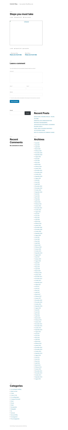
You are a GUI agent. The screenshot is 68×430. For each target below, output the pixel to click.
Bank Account (14, 391)
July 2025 (37, 143)
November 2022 (38, 188)
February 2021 (38, 223)
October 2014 (38, 351)
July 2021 (37, 213)
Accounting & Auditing (16, 389)
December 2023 (38, 170)
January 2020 (38, 249)
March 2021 (37, 221)
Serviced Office (14, 415)
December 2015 (38, 324)
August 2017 (38, 284)
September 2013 (38, 377)
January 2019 (38, 259)
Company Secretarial (15, 399)
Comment (12, 71)
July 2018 (37, 263)
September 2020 (38, 233)
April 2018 (37, 268)
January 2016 (38, 322)
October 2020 (38, 231)
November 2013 (38, 373)
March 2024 (37, 164)
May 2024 (37, 162)
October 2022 (38, 190)
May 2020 (37, 241)
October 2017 (38, 280)
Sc (11, 411)
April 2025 (37, 147)
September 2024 (38, 154)
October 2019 (38, 251)
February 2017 (38, 296)
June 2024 (37, 160)
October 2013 (38, 375)
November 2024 (38, 152)
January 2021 (38, 225)
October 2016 (38, 304)
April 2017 (37, 292)
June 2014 (37, 359)
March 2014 (37, 365)
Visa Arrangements (15, 419)
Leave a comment (27, 17)
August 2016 (38, 308)
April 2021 (37, 219)
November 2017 (38, 278)
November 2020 (38, 229)
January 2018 (38, 274)
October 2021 (38, 209)
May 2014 (37, 361)
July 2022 (37, 194)
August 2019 (38, 255)
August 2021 (38, 211)
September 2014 (38, 353)
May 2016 (37, 314)
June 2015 (37, 335)
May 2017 (37, 290)
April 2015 (37, 339)
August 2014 (38, 355)
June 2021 (37, 215)
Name (11, 86)
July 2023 (37, 180)
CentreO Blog (13, 4)
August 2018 (38, 261)
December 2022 (38, 186)
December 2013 (38, 371)
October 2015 (38, 327)
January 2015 (38, 345)
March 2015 (37, 341)
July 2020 (37, 237)
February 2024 (38, 166)
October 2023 (38, 174)
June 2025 (37, 145)
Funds (12, 405)
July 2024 (37, 158)
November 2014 (38, 349)
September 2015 (38, 329)
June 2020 (37, 239)
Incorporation (26, 48)
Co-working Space (15, 397)
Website (11, 92)
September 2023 (38, 176)
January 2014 (38, 369)
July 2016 (37, 310)
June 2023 (37, 182)
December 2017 (38, 276)
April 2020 (37, 243)
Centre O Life (14, 395)
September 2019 (38, 253)
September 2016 (38, 306)
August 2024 (38, 156)
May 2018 (37, 266)
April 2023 (37, 184)
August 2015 (38, 331)
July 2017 (37, 286)
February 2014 (38, 367)
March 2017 (37, 294)
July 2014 (37, 357)
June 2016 (37, 312)
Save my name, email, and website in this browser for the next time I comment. (25, 97)
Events (12, 403)
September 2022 (38, 192)
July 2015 (37, 333)
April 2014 (37, 363)
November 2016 (38, 302)
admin (12, 17)
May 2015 (37, 337)
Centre (12, 393)
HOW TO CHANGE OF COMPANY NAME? (44, 132)
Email (28, 86)
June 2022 (37, 196)
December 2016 (38, 300)
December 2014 (38, 347)
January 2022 (38, 206)
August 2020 (38, 235)
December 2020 (38, 227)
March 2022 (37, 202)
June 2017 (37, 288)
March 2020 (37, 245)
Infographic (13, 409)
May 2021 (37, 217)
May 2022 (37, 198)
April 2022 (37, 200)
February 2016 (38, 320)
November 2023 (38, 172)
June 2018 (37, 265)
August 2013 (38, 379)
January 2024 (38, 168)
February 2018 (38, 272)
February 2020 (38, 247)
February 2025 (38, 150)
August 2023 (38, 178)
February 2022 (38, 204)
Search (11, 110)
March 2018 (37, 270)
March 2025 (37, 148)
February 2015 (38, 343)
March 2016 (37, 318)
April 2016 (37, 316)
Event (12, 401)
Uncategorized (14, 417)
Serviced (13, 413)
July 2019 (37, 257)
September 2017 (38, 282)
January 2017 (38, 298)
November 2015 (38, 325)
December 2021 (38, 207)
